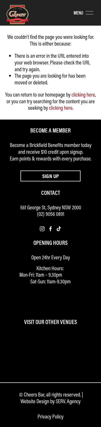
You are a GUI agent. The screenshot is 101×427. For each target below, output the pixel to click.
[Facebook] (50, 228)
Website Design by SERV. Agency (50, 401)
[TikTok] (58, 228)
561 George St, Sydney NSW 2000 (50, 207)
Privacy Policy (50, 416)
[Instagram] (42, 228)
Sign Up (50, 176)
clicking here (83, 94)
